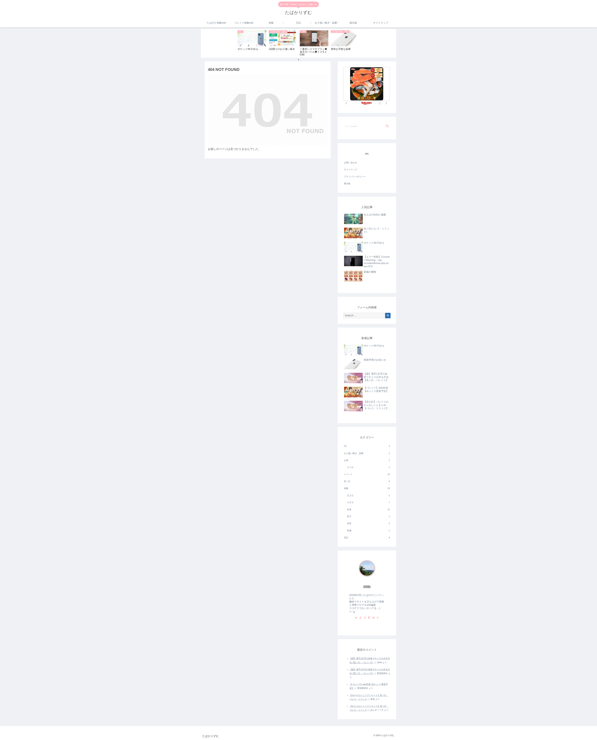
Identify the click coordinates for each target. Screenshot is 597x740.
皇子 (368, 516)
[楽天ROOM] (369, 618)
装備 (368, 530)
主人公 (368, 495)
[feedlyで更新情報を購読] (373, 618)
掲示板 (347, 183)
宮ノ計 (367, 481)
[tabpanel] (252, 42)
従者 (368, 509)
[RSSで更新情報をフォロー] (378, 618)
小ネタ (368, 502)
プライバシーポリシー (355, 176)
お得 (367, 460)
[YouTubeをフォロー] (360, 618)
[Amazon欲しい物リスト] (365, 618)
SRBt (367, 586)
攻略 (367, 488)
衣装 (368, 523)
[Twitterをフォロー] (356, 618)
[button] (387, 126)
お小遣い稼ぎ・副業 (367, 453)
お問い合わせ (350, 162)
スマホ (368, 467)
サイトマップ (350, 169)
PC (367, 446)
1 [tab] (298, 59)
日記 (367, 537)
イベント (367, 474)
